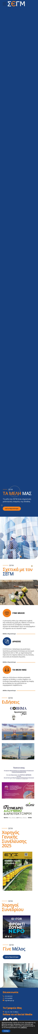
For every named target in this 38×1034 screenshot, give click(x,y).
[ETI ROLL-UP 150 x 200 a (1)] (17, 871)
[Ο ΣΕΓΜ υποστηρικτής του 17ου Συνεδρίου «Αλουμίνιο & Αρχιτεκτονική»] (20, 811)
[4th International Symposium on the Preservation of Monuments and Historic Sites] (20, 792)
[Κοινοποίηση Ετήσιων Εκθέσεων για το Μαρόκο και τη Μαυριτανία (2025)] (20, 753)
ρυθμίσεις (24, 1027)
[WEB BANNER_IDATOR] (16, 926)
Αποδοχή (6, 1031)
